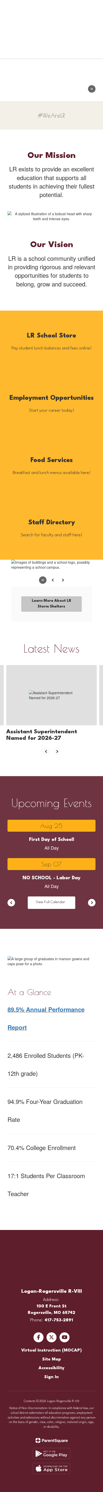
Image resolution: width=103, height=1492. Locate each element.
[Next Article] (57, 751)
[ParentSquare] (51, 1440)
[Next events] (92, 902)
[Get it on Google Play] (51, 1453)
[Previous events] (11, 902)
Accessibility (51, 1368)
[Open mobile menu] (10, 7)
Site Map (51, 1359)
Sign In (51, 1377)
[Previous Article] (46, 751)
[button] (81, 7)
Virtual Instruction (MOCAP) (51, 1350)
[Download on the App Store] (51, 1468)
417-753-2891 (59, 1320)
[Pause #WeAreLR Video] (92, 89)
